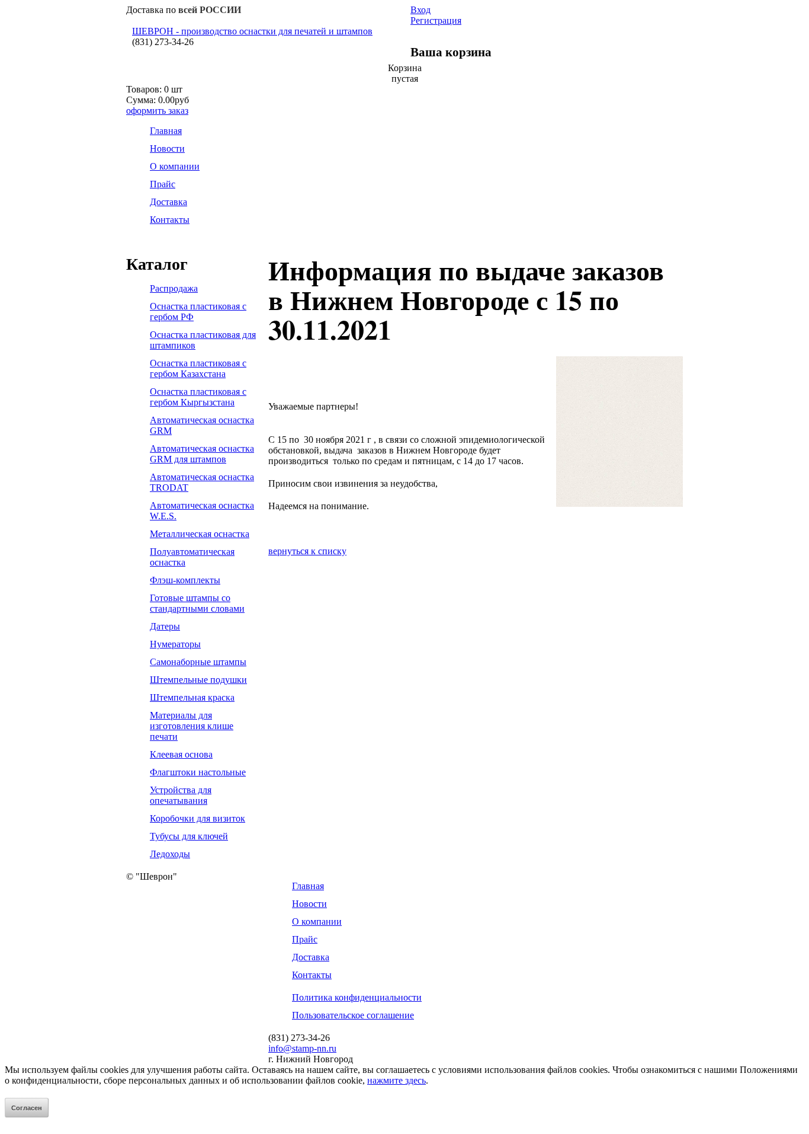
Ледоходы (170, 854)
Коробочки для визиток (197, 818)
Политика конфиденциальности (357, 997)
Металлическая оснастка (199, 534)
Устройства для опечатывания (180, 795)
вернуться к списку (307, 551)
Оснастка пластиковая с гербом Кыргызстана (198, 396)
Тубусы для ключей (189, 836)
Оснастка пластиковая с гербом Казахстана (198, 368)
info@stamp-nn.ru (302, 1048)
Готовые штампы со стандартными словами (197, 603)
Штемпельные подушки (198, 680)
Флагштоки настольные (198, 772)
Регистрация (435, 20)
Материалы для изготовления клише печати (191, 726)
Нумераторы (175, 644)
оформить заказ (157, 111)
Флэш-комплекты (185, 580)
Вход (420, 10)
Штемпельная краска (192, 697)
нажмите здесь (396, 1080)
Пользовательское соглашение (353, 1015)
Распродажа (174, 288)
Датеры (165, 626)
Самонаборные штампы (198, 662)
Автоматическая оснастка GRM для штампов (202, 453)
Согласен (26, 1107)
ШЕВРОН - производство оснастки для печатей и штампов (252, 31)
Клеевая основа (181, 754)
